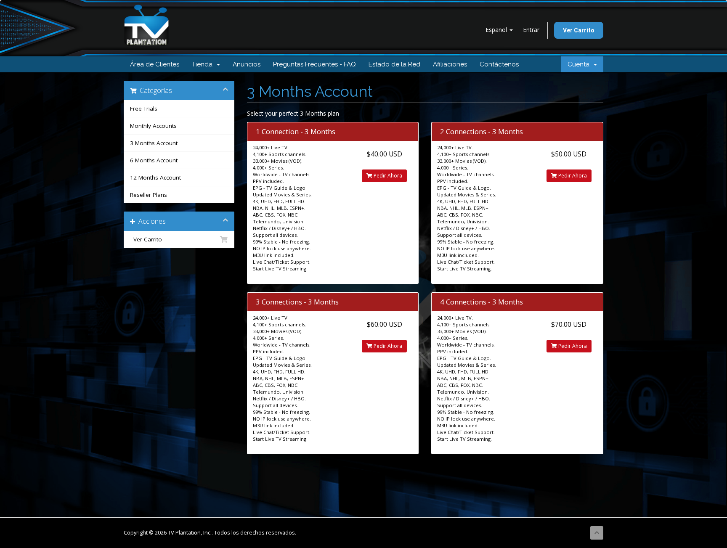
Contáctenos (499, 64)
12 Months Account (155, 177)
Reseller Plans (148, 195)
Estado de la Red (394, 64)
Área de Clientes (154, 64)
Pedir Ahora (387, 175)
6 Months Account (154, 160)
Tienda (204, 64)
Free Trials (143, 108)
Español (497, 30)
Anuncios (246, 64)
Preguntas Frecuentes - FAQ (314, 64)
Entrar (531, 30)
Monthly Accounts (153, 126)
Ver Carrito (578, 30)
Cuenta (580, 64)
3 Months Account (154, 143)
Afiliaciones (450, 64)
